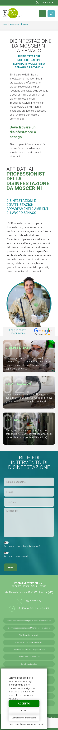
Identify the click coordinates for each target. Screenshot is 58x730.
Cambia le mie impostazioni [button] (24, 718)
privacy (36, 546)
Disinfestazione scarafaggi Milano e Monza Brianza (29, 628)
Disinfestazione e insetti (29, 635)
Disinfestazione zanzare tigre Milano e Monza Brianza (29, 621)
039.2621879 (47, 2)
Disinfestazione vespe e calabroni (29, 642)
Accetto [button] (24, 703)
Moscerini (14, 24)
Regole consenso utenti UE (32, 724)
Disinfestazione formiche (29, 657)
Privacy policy (14, 724)
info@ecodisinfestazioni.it (33, 608)
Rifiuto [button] (24, 710)
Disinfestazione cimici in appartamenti (29, 649)
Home (4, 24)
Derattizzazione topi (29, 664)
